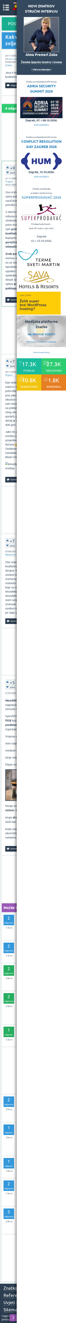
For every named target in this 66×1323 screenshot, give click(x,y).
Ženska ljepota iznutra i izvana (41, 62)
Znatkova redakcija (47, 342)
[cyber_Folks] (39, 313)
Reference (14, 1295)
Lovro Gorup (14, 59)
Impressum (31, 342)
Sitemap (12, 1309)
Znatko (8, 65)
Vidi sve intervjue (41, 69)
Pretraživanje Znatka (41, 352)
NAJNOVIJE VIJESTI (41, 334)
